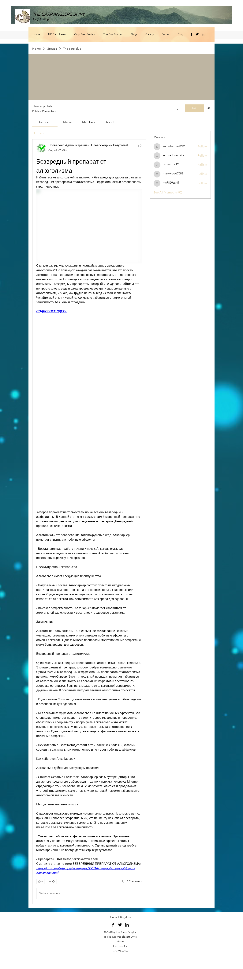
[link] (45, 122)
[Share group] (208, 108)
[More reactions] (52, 881)
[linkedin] (203, 34)
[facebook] (191, 34)
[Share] (139, 145)
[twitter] (197, 34)
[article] (89, 522)
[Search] (176, 108)
